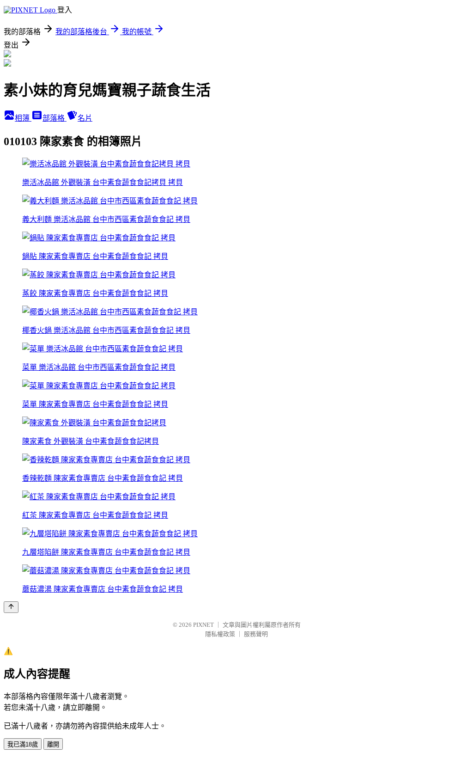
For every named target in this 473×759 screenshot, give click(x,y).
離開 (53, 744)
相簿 (23, 118)
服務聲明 (256, 633)
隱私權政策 (220, 633)
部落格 (54, 118)
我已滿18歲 (22, 744)
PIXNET (203, 624)
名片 (85, 118)
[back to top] (11, 607)
